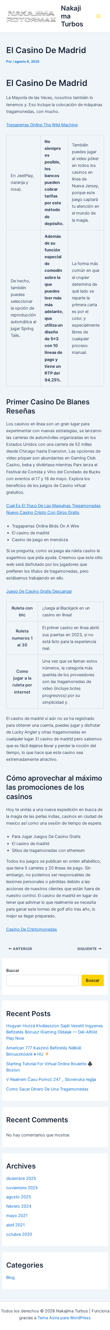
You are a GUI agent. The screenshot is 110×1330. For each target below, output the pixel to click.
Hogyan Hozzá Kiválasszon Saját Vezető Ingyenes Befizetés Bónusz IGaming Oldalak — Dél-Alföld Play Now (54, 1032)
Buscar (12, 970)
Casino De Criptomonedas (31, 929)
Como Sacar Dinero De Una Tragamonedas (47, 1089)
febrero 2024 (18, 1206)
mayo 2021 (17, 1215)
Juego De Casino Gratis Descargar (39, 591)
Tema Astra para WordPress (64, 1317)
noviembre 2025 (22, 1187)
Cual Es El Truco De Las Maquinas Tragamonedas (53, 505)
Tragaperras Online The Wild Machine (42, 124)
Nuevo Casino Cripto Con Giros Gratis (42, 512)
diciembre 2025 (21, 1178)
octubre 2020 (19, 1234)
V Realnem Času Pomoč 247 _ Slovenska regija (51, 1079)
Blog (10, 1277)
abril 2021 (15, 1225)
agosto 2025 (18, 1196)
